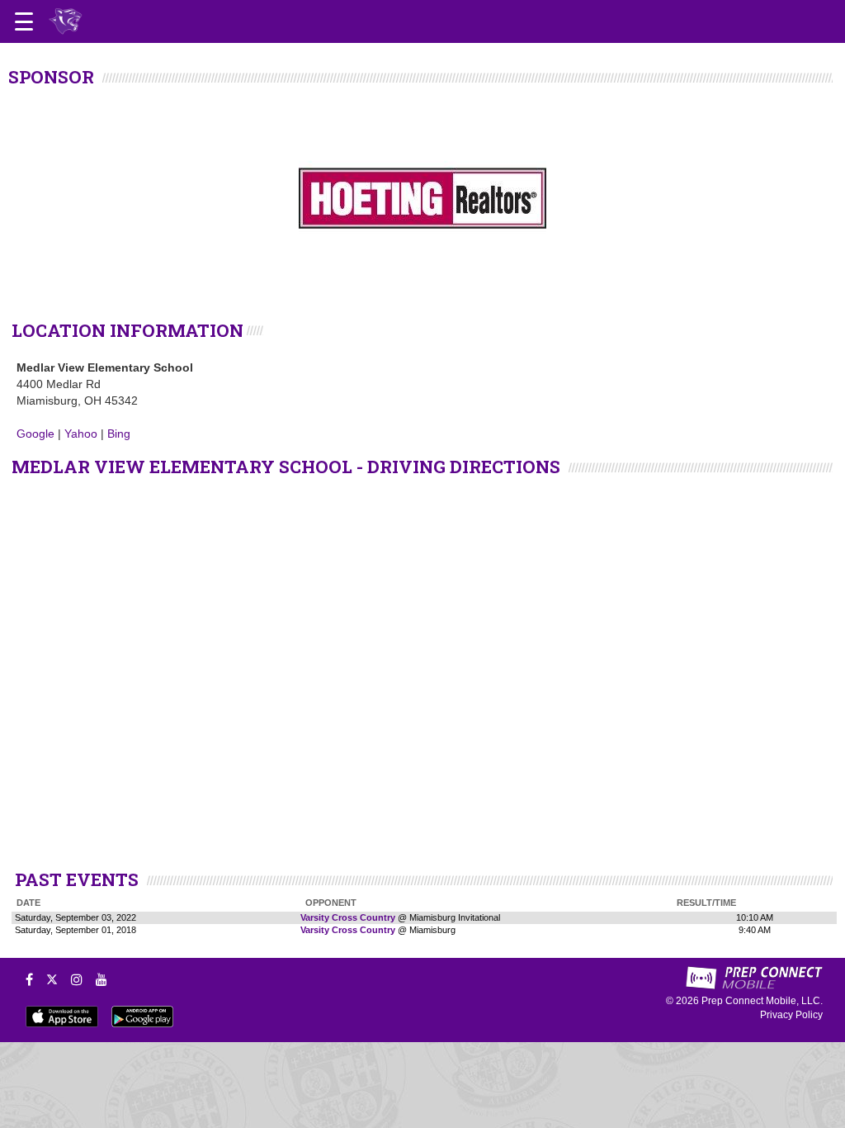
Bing (118, 433)
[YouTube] (101, 979)
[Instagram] (77, 979)
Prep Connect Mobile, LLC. (762, 1001)
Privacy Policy (791, 1015)
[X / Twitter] (52, 979)
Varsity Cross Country (347, 917)
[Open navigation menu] (24, 21)
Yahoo (80, 433)
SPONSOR (51, 76)
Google (35, 433)
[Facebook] (29, 979)
